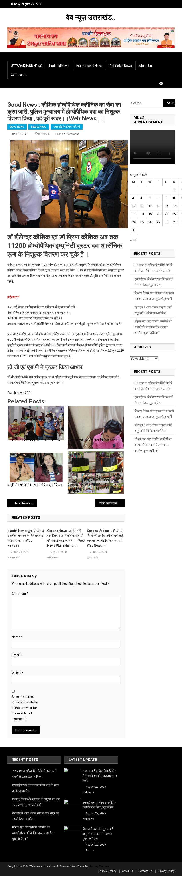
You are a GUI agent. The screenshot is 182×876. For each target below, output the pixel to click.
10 (134, 206)
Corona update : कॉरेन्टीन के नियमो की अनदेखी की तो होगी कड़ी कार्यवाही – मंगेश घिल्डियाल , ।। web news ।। (105, 538)
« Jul (133, 240)
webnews (42, 134)
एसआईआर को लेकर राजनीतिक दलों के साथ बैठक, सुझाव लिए (154, 282)
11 (142, 206)
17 (134, 214)
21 (166, 214)
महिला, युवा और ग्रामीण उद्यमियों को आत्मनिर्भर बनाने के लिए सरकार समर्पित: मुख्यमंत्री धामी (153, 327)
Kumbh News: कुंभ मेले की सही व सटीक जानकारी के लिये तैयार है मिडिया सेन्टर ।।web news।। (25, 538)
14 (166, 206)
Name (17, 637)
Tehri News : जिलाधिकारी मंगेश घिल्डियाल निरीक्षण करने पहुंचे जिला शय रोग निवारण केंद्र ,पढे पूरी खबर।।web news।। (25, 503)
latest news (38, 126)
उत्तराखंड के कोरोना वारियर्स (66, 126)
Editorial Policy (107, 871)
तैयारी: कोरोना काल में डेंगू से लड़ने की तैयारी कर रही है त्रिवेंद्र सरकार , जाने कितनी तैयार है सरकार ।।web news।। (112, 503)
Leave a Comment (67, 134)
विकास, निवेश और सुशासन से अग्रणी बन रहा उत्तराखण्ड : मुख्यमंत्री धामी (154, 296)
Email (17, 655)
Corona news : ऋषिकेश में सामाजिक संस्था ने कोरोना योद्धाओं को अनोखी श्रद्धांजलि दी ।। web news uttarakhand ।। (66, 538)
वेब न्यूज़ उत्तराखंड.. (91, 17)
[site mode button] (163, 83)
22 (175, 214)
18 (142, 214)
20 (158, 214)
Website (17, 673)
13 (158, 206)
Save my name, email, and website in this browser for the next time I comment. (25, 708)
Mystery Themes (99, 866)
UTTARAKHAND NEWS (26, 66)
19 (150, 214)
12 (150, 206)
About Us (145, 66)
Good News (17, 126)
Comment (20, 593)
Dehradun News (121, 66)
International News (89, 66)
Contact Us (18, 74)
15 (175, 206)
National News (59, 66)
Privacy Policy (166, 871)
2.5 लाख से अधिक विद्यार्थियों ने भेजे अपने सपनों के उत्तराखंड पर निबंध (153, 268)
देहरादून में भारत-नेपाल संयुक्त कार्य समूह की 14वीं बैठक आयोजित (153, 310)
